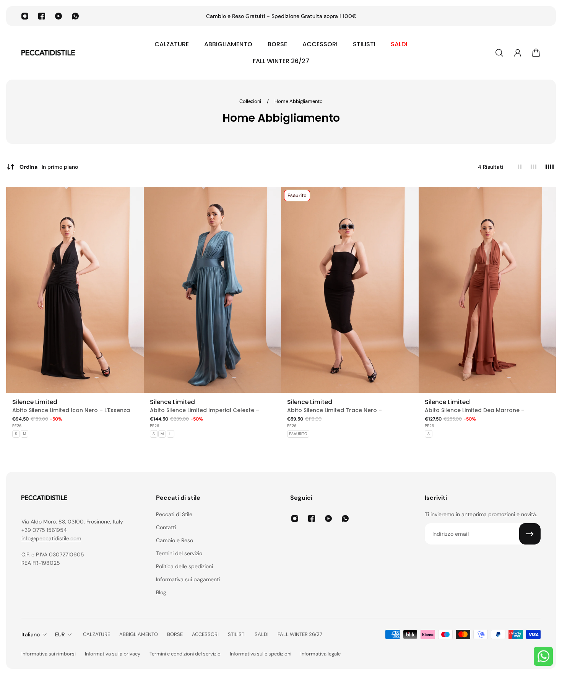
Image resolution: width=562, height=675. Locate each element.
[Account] (517, 52)
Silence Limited (34, 402)
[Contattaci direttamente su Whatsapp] (543, 656)
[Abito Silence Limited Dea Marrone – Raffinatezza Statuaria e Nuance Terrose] (487, 290)
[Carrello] (536, 52)
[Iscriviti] (530, 534)
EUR (60, 634)
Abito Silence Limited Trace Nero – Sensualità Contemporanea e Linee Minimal (347, 410)
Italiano (30, 634)
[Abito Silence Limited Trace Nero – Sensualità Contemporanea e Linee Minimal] (350, 290)
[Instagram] (24, 16)
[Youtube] (58, 16)
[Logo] (48, 52)
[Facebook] (41, 16)
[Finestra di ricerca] (499, 52)
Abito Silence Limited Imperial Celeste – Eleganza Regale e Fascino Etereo (204, 410)
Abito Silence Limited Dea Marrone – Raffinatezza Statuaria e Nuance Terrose (482, 410)
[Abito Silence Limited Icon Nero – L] (75, 290)
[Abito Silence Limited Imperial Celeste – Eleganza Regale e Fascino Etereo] (212, 290)
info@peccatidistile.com (51, 538)
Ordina (48, 166)
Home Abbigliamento (299, 101)
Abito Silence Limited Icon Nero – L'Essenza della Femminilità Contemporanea (71, 410)
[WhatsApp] (75, 16)
